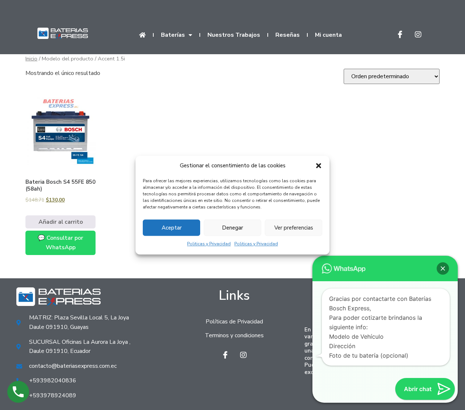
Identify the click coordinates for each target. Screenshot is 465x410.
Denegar (232, 227)
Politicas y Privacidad (209, 244)
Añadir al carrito (61, 222)
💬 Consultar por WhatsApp (60, 242)
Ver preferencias (293, 227)
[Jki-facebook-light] (400, 34)
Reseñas (287, 35)
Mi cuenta (328, 35)
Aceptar (172, 227)
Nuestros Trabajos (233, 35)
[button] (318, 166)
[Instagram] (418, 34)
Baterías (173, 35)
